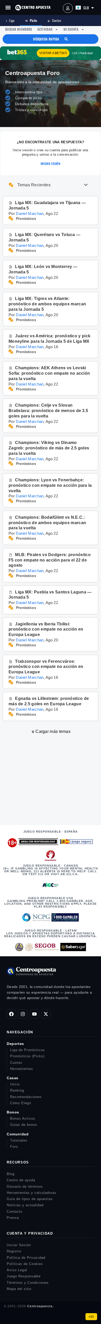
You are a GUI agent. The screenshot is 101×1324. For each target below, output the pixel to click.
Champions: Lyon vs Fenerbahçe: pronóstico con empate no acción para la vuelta (50, 485)
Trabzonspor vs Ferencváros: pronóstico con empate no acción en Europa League (46, 666)
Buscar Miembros (18, 29)
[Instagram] (22, 1014)
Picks (31, 20)
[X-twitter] (46, 1014)
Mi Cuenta (70, 29)
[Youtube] (34, 1014)
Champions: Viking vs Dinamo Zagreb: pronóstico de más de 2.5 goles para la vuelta (49, 448)
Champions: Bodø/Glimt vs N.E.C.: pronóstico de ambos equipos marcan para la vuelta (47, 522)
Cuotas (54, 20)
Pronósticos (26, 218)
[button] (8, 7)
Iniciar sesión (50, 163)
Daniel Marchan (30, 213)
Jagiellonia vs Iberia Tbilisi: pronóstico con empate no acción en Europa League (46, 629)
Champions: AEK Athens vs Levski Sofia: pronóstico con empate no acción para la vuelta (49, 373)
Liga (10, 20)
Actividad (45, 29)
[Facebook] (11, 1014)
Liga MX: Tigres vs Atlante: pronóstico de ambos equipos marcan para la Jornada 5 (47, 304)
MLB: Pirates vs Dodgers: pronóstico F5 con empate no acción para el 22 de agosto (50, 560)
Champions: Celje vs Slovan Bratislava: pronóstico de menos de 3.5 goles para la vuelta (48, 410)
